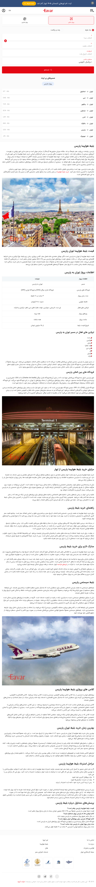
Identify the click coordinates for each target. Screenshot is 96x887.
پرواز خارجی (48, 84)
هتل (46, 848)
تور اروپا (45, 840)
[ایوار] (48, 10)
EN (10, 10)
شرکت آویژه (21, 881)
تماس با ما (90, 840)
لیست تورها (30, 3)
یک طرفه (88, 30)
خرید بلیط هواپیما (63, 172)
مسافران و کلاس (88, 60)
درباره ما (91, 844)
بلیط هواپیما (44, 844)
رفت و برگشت (55, 30)
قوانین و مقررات (89, 848)
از (91, 35)
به (91, 43)
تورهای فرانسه (62, 564)
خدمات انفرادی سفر (41, 852)
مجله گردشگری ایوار (87, 852)
